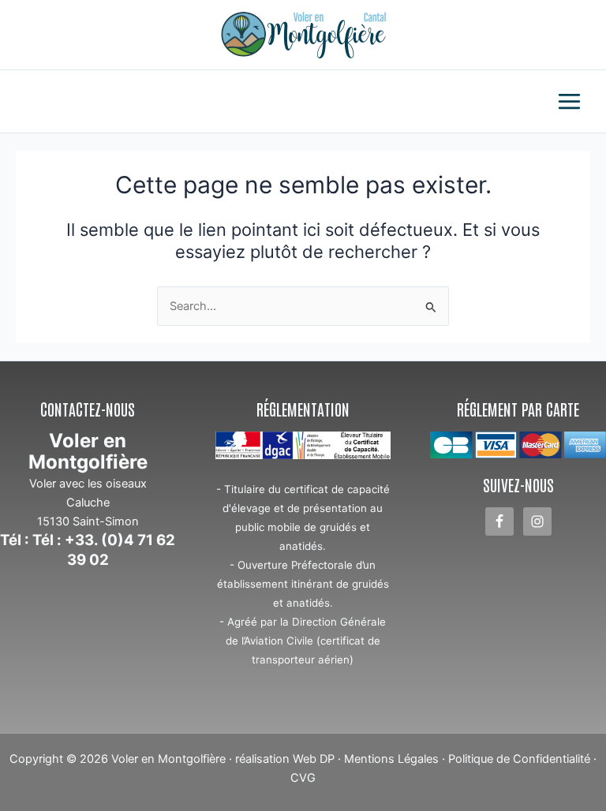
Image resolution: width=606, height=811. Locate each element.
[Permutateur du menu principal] (569, 101)
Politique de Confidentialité (519, 759)
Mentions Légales (391, 759)
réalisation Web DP (285, 759)
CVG (303, 778)
